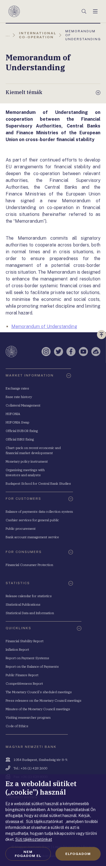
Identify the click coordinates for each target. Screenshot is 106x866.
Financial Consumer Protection (29, 565)
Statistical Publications (23, 604)
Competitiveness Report (24, 683)
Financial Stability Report (25, 641)
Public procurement (21, 528)
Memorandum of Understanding (44, 326)
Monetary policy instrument (27, 461)
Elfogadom (78, 854)
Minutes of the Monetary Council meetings (38, 709)
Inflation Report (17, 649)
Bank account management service (32, 537)
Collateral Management (23, 405)
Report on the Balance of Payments (32, 666)
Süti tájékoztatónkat (33, 839)
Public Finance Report (22, 675)
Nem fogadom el (28, 854)
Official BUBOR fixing (22, 431)
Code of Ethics (17, 726)
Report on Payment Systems (27, 658)
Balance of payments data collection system (39, 511)
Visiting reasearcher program (28, 717)
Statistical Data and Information (30, 613)
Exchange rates (17, 388)
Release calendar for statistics (29, 596)
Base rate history (19, 397)
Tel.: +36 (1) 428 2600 (30, 768)
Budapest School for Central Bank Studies (38, 483)
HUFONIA (13, 414)
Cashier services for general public (32, 520)
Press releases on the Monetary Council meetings (43, 700)
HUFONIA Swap (17, 422)
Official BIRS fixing (20, 439)
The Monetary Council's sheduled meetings (39, 692)
